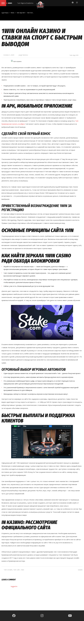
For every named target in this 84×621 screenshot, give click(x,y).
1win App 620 (73, 55)
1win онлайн (8, 570)
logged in (14, 586)
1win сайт (16, 570)
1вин (22, 570)
